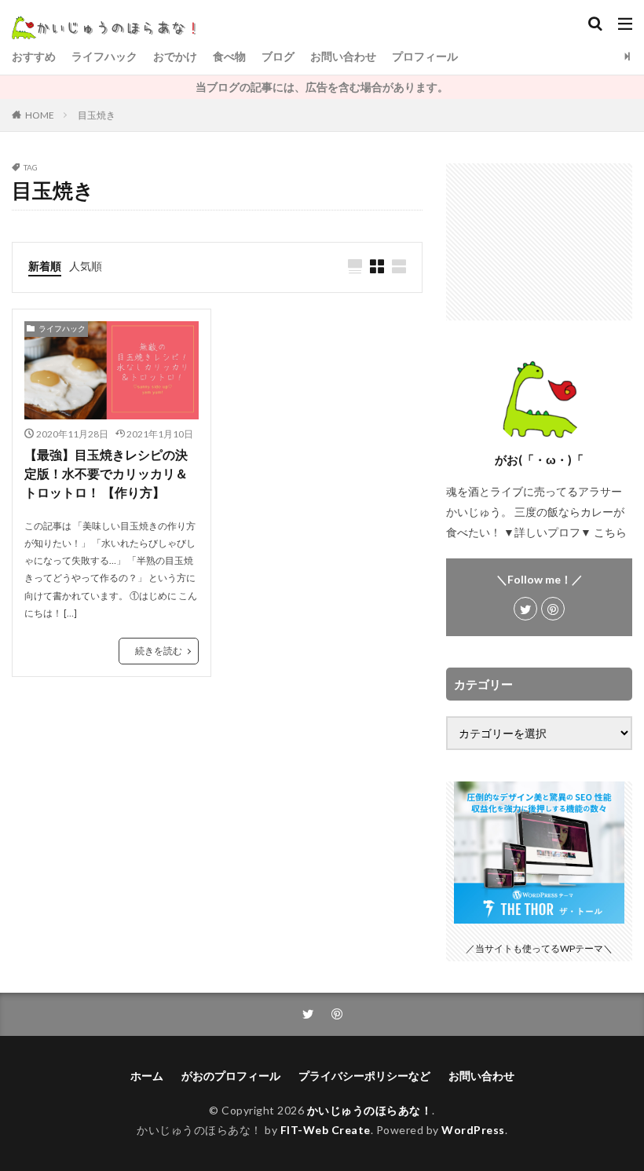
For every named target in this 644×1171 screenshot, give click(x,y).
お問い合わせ (343, 56)
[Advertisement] (539, 241)
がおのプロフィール (230, 1075)
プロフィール (425, 56)
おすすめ (34, 56)
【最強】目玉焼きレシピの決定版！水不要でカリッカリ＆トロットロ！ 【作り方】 (106, 473)
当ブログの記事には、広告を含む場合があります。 (322, 86)
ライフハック (104, 56)
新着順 (44, 266)
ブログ (278, 56)
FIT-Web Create (325, 1129)
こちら (610, 532)
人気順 (85, 266)
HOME (39, 115)
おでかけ (175, 56)
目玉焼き (96, 115)
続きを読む (158, 651)
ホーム (146, 1075)
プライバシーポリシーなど (364, 1075)
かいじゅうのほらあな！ (370, 1110)
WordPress (473, 1129)
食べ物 (229, 56)
